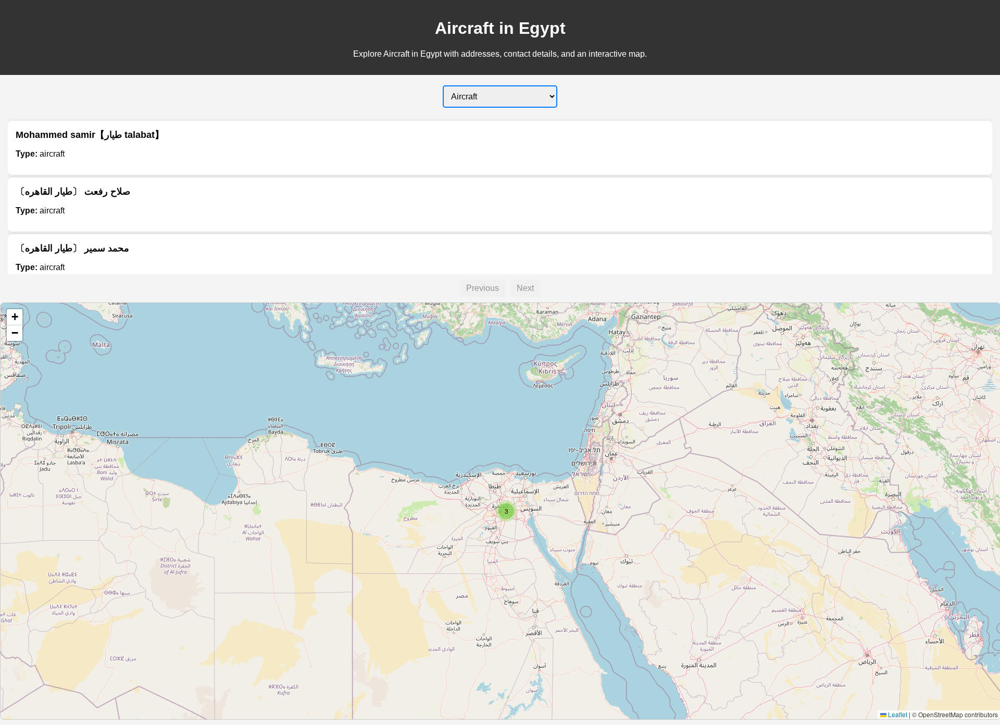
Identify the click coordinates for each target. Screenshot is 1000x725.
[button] (506, 511)
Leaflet (896, 714)
